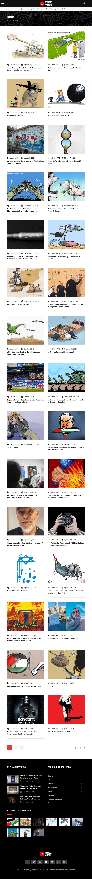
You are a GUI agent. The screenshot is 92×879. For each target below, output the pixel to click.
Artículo (65, 784)
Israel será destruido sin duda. (59, 732)
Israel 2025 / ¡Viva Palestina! (17, 591)
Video (65, 803)
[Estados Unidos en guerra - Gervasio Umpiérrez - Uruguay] (13, 832)
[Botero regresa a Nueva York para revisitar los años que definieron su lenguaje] (13, 779)
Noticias (65, 791)
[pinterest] (52, 862)
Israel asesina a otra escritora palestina (63, 638)
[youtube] (40, 862)
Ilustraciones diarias (65, 799)
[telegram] (46, 862)
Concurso (65, 795)
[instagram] (64, 862)
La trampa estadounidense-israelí (61, 352)
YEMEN (50, 686)
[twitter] (33, 862)
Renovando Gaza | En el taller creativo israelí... (24, 686)
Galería (65, 776)
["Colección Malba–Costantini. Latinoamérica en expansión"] (13, 789)
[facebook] (27, 862)
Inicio (9, 21)
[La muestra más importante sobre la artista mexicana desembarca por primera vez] (13, 800)
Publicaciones (65, 787)
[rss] (58, 862)
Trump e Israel (12, 448)
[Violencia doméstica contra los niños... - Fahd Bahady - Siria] (77, 822)
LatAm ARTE (14, 65)
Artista (65, 780)
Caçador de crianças (15, 116)
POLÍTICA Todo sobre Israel (58, 116)
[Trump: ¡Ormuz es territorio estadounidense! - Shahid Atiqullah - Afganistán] (64, 822)
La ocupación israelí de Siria (18, 304)
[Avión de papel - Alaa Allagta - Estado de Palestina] (51, 822)
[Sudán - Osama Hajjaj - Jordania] (38, 822)
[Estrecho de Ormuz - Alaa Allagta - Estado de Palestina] (25, 832)
